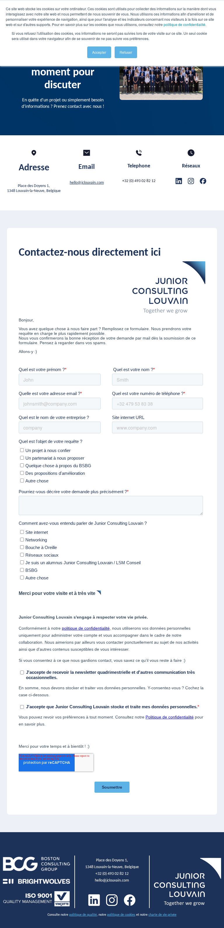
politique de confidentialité (184, 24)
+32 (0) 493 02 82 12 (138, 180)
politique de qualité (83, 915)
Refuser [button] (126, 52)
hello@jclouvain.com (87, 182)
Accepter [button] (99, 52)
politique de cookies (121, 915)
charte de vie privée (162, 915)
